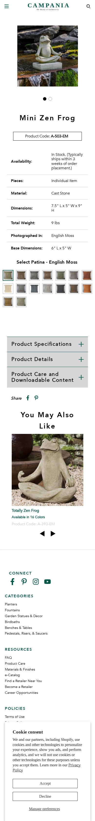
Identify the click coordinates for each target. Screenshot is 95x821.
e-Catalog (12, 675)
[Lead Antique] (34, 288)
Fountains (12, 610)
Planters (11, 604)
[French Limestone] (8, 288)
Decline (45, 796)
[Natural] (47, 288)
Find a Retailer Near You (23, 681)
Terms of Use (15, 716)
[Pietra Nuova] (73, 288)
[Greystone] (21, 288)
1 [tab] (45, 99)
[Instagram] (35, 584)
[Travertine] (8, 301)
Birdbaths (12, 622)
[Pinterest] (24, 584)
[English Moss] (8, 275)
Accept (45, 783)
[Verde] (21, 301)
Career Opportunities (21, 692)
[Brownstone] (47, 275)
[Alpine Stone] (34, 275)
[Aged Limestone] (21, 275)
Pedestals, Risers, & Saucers (26, 633)
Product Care (15, 663)
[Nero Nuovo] (60, 288)
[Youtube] (47, 584)
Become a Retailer (19, 687)
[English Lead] (73, 275)
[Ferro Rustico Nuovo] (87, 275)
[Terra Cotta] (87, 288)
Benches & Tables (18, 627)
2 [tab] (50, 99)
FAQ (8, 657)
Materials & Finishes (20, 669)
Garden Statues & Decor (24, 616)
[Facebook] (12, 584)
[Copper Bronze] (60, 275)
